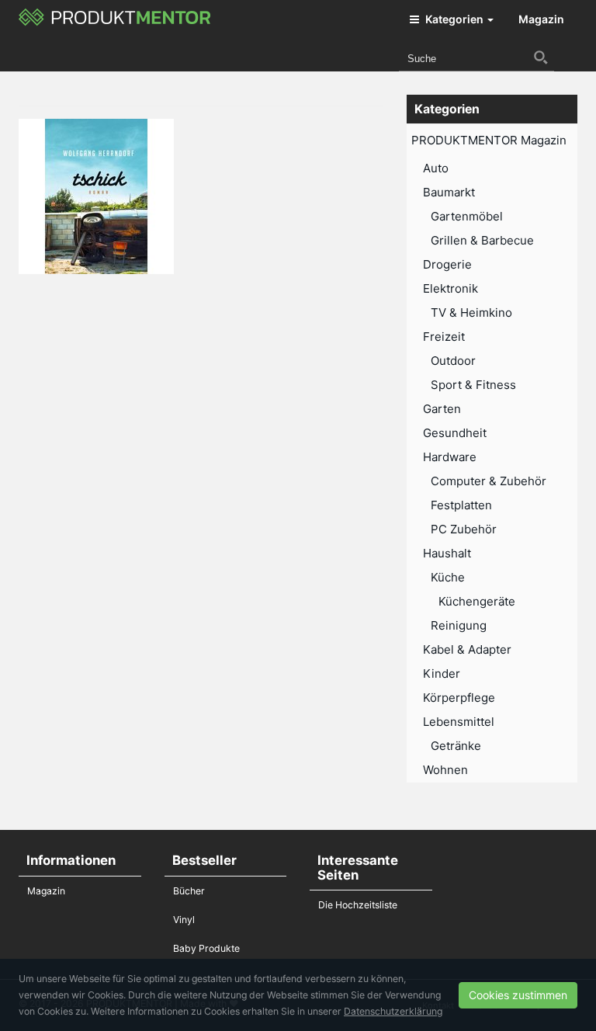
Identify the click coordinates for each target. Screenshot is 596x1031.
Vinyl (184, 919)
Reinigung (459, 625)
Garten (442, 408)
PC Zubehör (464, 529)
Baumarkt (449, 192)
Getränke (456, 745)
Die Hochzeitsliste (357, 905)
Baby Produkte (206, 948)
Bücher (189, 891)
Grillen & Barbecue (482, 240)
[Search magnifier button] (541, 57)
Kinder (441, 673)
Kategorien (454, 19)
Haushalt (447, 553)
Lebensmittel (458, 721)
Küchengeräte (476, 601)
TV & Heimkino (471, 312)
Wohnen (445, 769)
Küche (448, 577)
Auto (436, 168)
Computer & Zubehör (488, 481)
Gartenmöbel (467, 216)
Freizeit (444, 336)
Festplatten (461, 505)
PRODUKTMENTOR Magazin (489, 140)
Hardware (449, 457)
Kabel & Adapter (467, 649)
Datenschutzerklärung (393, 1011)
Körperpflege (459, 697)
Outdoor (453, 360)
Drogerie (447, 264)
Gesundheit (455, 432)
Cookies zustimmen (518, 994)
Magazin (541, 19)
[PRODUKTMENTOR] (115, 19)
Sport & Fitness (473, 384)
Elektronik (450, 288)
